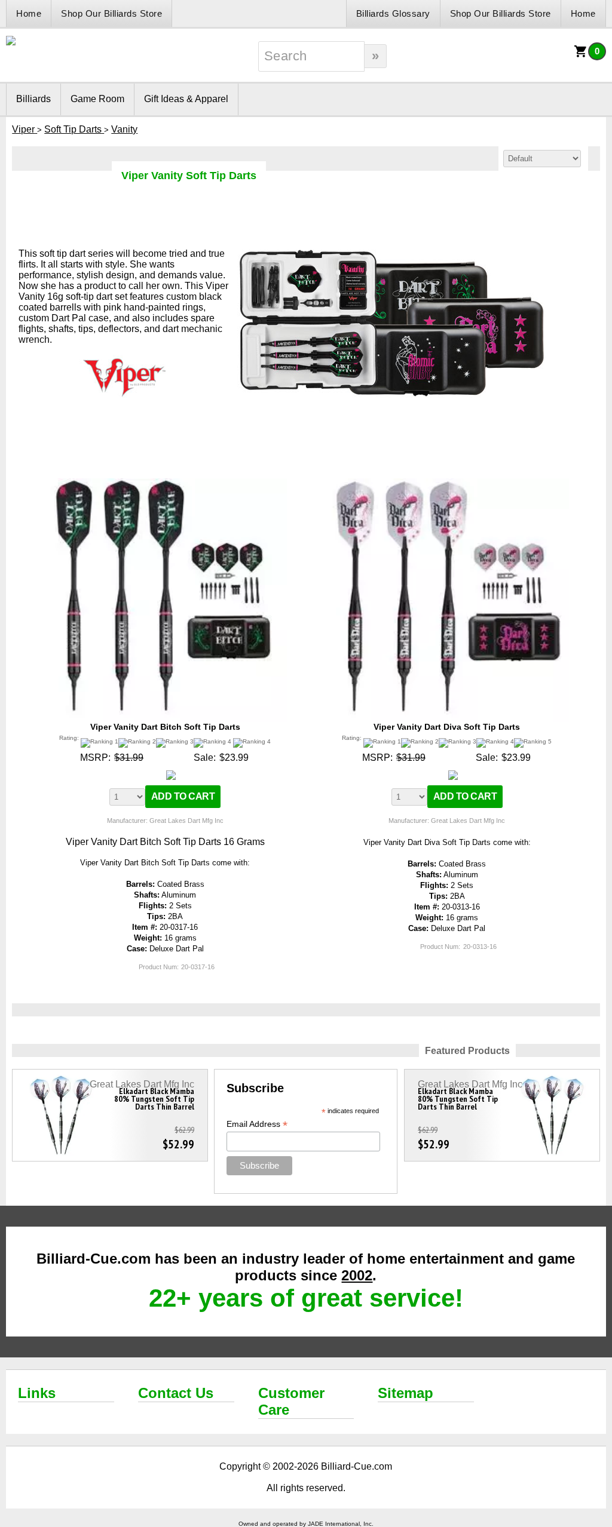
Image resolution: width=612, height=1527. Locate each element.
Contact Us (175, 1393)
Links (37, 1393)
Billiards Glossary (393, 13)
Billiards (33, 99)
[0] (581, 55)
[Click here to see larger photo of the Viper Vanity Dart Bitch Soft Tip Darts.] (165, 483)
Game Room (97, 99)
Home (28, 13)
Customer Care (291, 1401)
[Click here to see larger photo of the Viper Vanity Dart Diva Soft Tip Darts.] (446, 483)
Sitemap (405, 1393)
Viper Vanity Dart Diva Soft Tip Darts (447, 727)
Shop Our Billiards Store (111, 13)
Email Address (257, 1124)
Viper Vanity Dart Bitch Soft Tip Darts (165, 727)
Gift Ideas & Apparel (186, 99)
